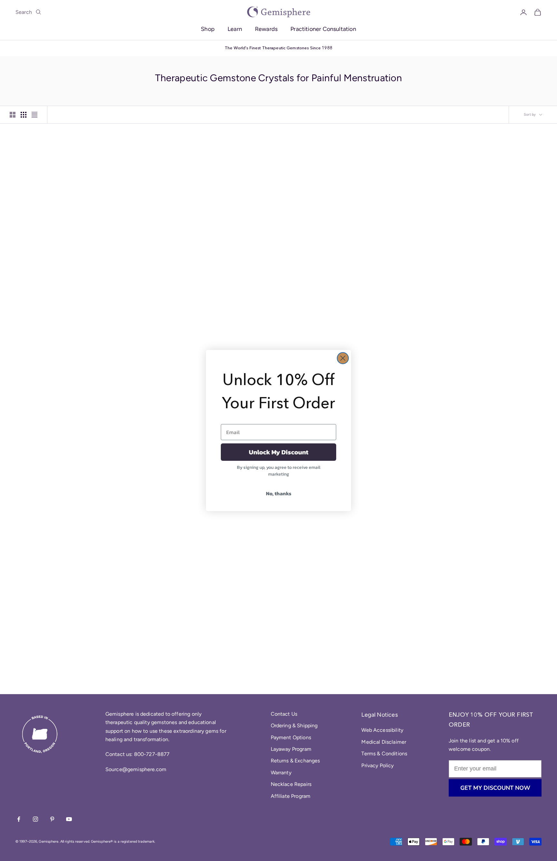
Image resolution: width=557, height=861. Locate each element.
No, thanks (278, 493)
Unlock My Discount (278, 452)
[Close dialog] (342, 358)
